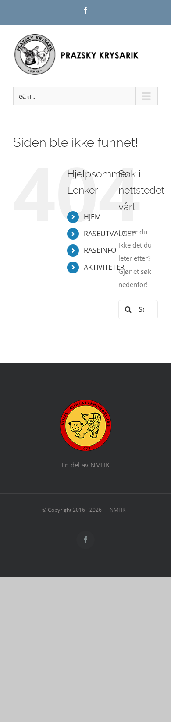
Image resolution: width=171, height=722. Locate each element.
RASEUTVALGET (109, 233)
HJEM (92, 217)
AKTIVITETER (104, 267)
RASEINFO (100, 250)
